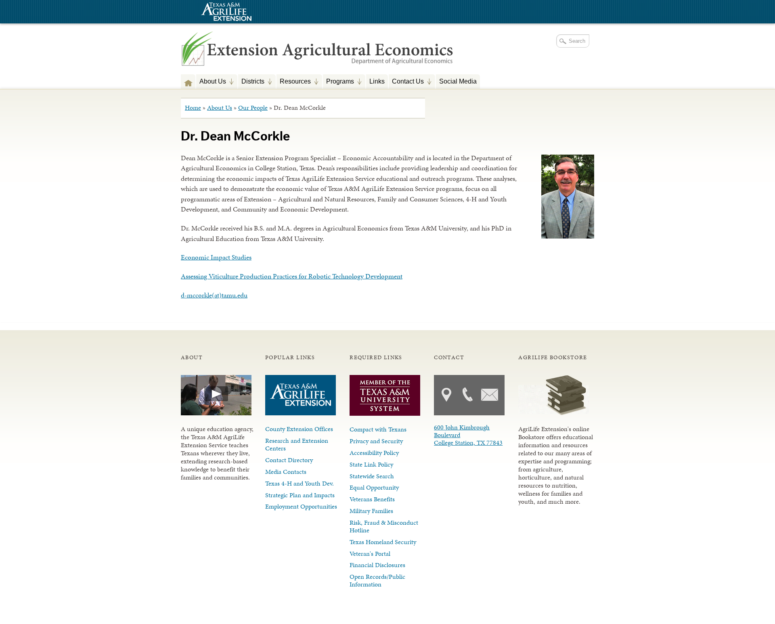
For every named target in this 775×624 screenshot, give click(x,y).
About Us (211, 82)
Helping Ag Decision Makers (188, 81)
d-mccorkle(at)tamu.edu (214, 295)
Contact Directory (289, 460)
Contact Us (406, 82)
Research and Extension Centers (296, 444)
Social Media (458, 81)
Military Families (371, 510)
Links (377, 81)
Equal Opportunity (374, 487)
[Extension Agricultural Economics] (318, 56)
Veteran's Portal (370, 553)
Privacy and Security (376, 441)
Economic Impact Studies (216, 257)
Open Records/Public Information (377, 580)
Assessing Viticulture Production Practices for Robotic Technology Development (291, 276)
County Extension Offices (299, 428)
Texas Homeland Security (383, 542)
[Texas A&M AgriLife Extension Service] (225, 12)
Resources (293, 82)
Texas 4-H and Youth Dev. (299, 483)
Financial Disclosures (377, 565)
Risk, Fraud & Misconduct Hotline (384, 526)
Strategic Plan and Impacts (300, 495)
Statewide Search (372, 476)
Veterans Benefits (372, 499)
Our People (253, 107)
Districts (251, 82)
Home (193, 107)
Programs (338, 82)
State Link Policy (371, 464)
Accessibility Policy (374, 452)
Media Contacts (285, 471)
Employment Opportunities (301, 506)
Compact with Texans (378, 429)
